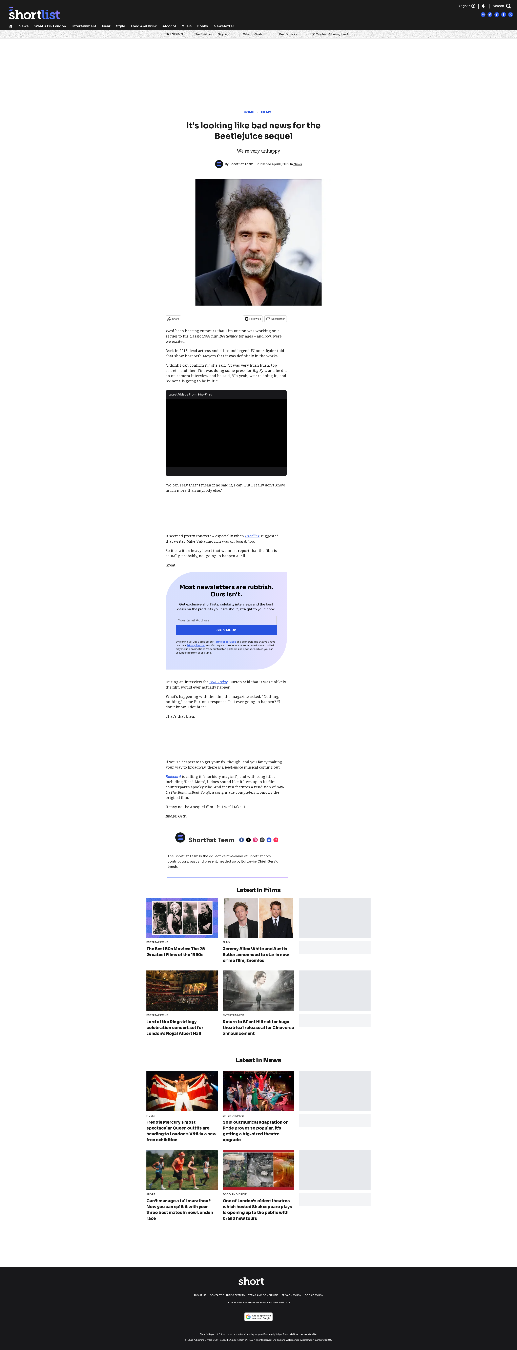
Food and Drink (144, 26)
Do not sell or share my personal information (258, 1302)
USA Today (218, 681)
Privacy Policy (291, 1295)
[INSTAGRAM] (256, 840)
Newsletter (224, 26)
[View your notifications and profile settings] (483, 6)
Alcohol (169, 26)
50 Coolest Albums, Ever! (329, 34)
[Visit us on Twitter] (510, 14)
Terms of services (225, 641)
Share (175, 318)
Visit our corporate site (303, 1334)
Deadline (252, 536)
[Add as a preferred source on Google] (258, 1316)
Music (187, 26)
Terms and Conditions (263, 1295)
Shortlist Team (241, 164)
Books (202, 26)
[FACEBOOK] (242, 840)
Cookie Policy (314, 1295)
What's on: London (50, 26)
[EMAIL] (270, 840)
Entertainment (83, 26)
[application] (226, 433)
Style (120, 26)
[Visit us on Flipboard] (496, 14)
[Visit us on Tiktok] (490, 14)
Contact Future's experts (227, 1295)
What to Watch (254, 34)
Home (249, 112)
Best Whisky (288, 34)
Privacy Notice (196, 645)
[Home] (11, 26)
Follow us (255, 318)
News (24, 26)
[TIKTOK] (276, 840)
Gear (106, 26)
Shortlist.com (259, 856)
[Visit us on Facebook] (503, 14)
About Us (200, 1295)
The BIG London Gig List (211, 34)
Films (266, 112)
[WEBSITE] (263, 840)
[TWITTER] (249, 840)
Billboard (173, 776)
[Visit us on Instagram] (483, 14)
